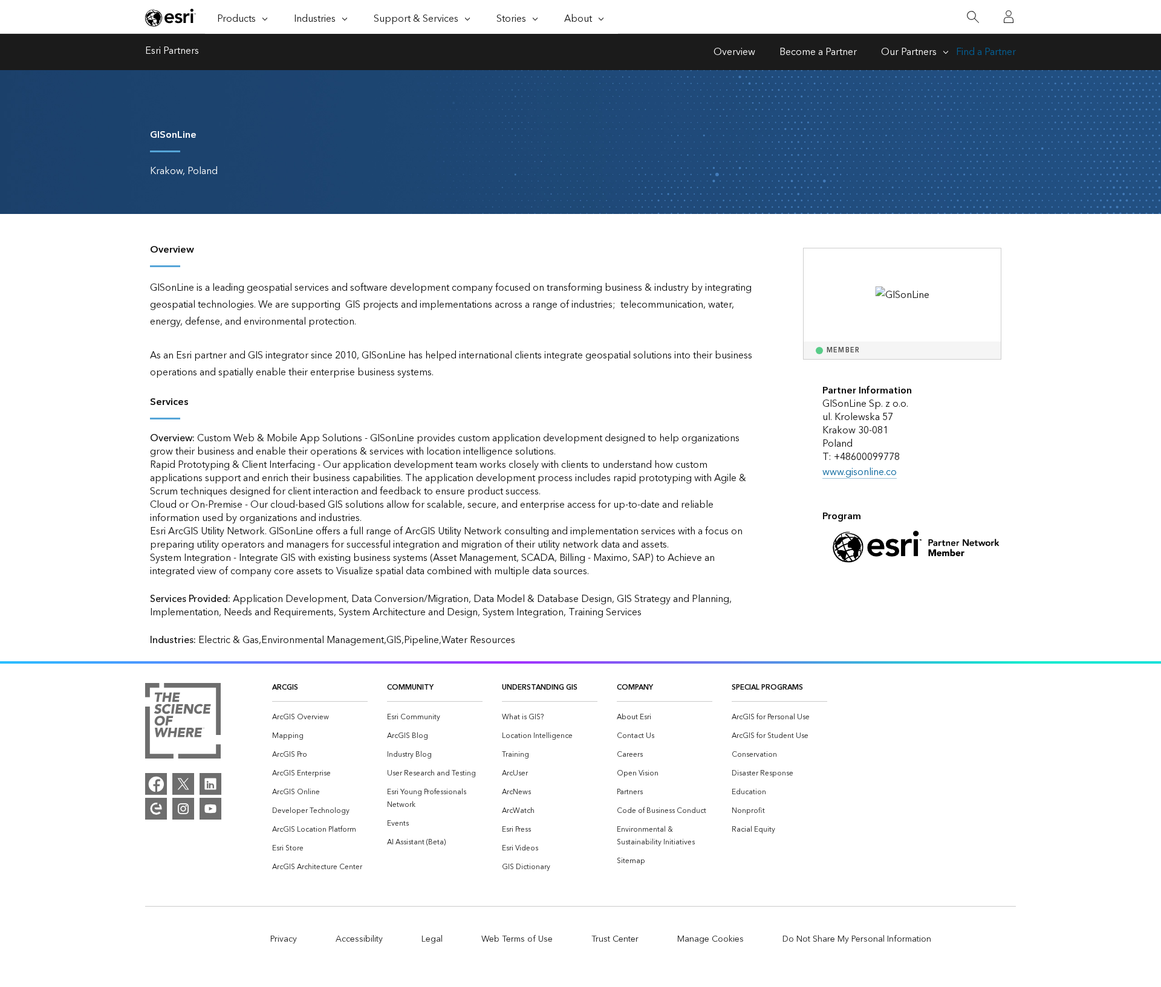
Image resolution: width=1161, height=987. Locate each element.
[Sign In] (1008, 16)
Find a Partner (986, 52)
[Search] (972, 17)
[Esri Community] (156, 809)
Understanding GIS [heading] (539, 687)
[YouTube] (210, 809)
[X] (183, 784)
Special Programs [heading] (767, 687)
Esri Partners (172, 52)
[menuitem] (320, 717)
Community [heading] (410, 687)
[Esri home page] (170, 17)
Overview (734, 52)
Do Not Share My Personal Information (856, 939)
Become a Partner (818, 52)
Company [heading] (635, 687)
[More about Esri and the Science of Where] (183, 723)
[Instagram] (183, 809)
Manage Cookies (710, 939)
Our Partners (909, 52)
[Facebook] (156, 784)
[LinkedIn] (210, 784)
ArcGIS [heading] (285, 687)
